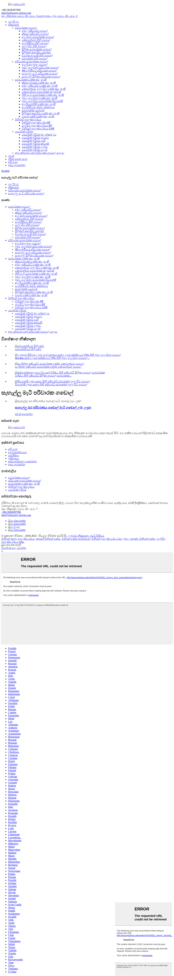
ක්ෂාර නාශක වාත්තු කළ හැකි (39, 82)
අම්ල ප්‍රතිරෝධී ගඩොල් (35, 30)
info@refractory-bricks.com (16, 515)
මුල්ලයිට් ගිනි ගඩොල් (34, 46)
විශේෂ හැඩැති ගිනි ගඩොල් (37, 55)
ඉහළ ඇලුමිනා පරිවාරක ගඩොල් (40, 67)
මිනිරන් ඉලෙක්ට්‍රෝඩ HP (36, 122)
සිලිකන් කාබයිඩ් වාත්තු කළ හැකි (40, 113)
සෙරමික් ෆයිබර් (24, 131)
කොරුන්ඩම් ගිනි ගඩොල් (36, 40)
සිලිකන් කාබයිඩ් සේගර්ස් (36, 52)
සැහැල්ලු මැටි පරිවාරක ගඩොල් (40, 73)
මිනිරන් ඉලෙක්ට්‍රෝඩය (28, 119)
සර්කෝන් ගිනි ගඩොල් (35, 58)
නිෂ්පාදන (13, 24)
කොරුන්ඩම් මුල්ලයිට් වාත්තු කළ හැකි (44, 88)
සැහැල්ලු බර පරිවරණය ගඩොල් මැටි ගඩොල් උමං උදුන (53, 407)
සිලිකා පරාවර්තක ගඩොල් (37, 49)
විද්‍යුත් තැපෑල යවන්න (13, 548)
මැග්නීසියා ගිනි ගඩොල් (35, 43)
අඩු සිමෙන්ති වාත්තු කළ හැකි (39, 104)
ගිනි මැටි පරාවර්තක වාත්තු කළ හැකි (43, 95)
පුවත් (11, 156)
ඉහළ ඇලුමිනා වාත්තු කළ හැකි (39, 98)
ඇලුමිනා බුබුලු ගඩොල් (35, 64)
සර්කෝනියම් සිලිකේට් (28, 349)
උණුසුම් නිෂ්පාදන (78, 535)
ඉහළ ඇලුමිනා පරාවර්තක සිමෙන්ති (42, 101)
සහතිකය (13, 455)
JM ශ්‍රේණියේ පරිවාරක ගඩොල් (39, 70)
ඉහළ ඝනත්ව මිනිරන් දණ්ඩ (139, 538)
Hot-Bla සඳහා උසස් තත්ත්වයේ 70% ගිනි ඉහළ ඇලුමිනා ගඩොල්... (52, 358)
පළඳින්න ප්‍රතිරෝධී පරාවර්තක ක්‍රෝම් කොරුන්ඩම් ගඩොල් (48, 366)
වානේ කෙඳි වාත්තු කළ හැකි (38, 116)
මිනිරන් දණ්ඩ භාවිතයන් (76, 538)
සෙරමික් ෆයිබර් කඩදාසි (35, 143)
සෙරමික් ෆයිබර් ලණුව (35, 146)
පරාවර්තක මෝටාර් (33, 110)
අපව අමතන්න (16, 165)
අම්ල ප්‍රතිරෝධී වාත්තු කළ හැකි (39, 85)
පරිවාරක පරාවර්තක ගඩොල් (31, 61)
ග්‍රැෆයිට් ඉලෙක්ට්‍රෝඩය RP (37, 125)
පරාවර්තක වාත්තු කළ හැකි (30, 79)
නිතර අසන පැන (17, 159)
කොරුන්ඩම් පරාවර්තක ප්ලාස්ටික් (41, 91)
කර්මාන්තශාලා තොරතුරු (22, 461)
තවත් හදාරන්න (24, 414)
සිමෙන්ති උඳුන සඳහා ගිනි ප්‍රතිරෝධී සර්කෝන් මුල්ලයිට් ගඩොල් (51, 384)
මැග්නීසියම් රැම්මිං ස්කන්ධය (38, 107)
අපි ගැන (13, 162)
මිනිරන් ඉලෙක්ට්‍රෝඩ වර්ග (106, 538)
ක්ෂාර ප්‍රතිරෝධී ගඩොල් (35, 34)
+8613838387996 (11, 512)
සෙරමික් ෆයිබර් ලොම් (34, 149)
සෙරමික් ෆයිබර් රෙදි (33, 140)
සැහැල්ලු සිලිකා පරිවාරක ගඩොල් (41, 76)
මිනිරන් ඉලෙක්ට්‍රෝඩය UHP (38, 128)
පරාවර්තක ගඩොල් (26, 27)
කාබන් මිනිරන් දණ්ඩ (48, 538)
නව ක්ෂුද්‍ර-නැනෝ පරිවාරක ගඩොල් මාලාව (39, 153)
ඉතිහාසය (13, 458)
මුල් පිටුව (13, 21)
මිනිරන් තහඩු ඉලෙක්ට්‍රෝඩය (18, 538)
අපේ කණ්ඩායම (17, 452)
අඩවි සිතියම (97, 535)
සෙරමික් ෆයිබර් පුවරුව (35, 137)
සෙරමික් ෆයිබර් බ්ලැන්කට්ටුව (39, 134)
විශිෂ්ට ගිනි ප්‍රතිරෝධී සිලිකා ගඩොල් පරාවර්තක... (43, 375)
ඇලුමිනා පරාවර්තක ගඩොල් (38, 37)
